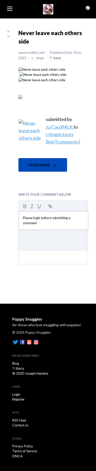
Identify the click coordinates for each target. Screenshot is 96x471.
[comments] (68, 142)
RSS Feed (19, 420)
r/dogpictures (59, 134)
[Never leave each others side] (41, 69)
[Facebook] (22, 342)
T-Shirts (18, 368)
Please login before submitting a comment (46, 220)
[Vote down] (8, 36)
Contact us (20, 425)
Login (16, 394)
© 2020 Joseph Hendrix (30, 373)
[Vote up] (8, 31)
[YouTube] (29, 342)
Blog (15, 363)
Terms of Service (24, 451)
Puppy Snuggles (27, 318)
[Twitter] (15, 342)
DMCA (17, 456)
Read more (40, 165)
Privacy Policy (22, 446)
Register (18, 399)
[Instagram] (36, 342)
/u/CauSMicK (59, 127)
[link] (51, 142)
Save (56, 58)
